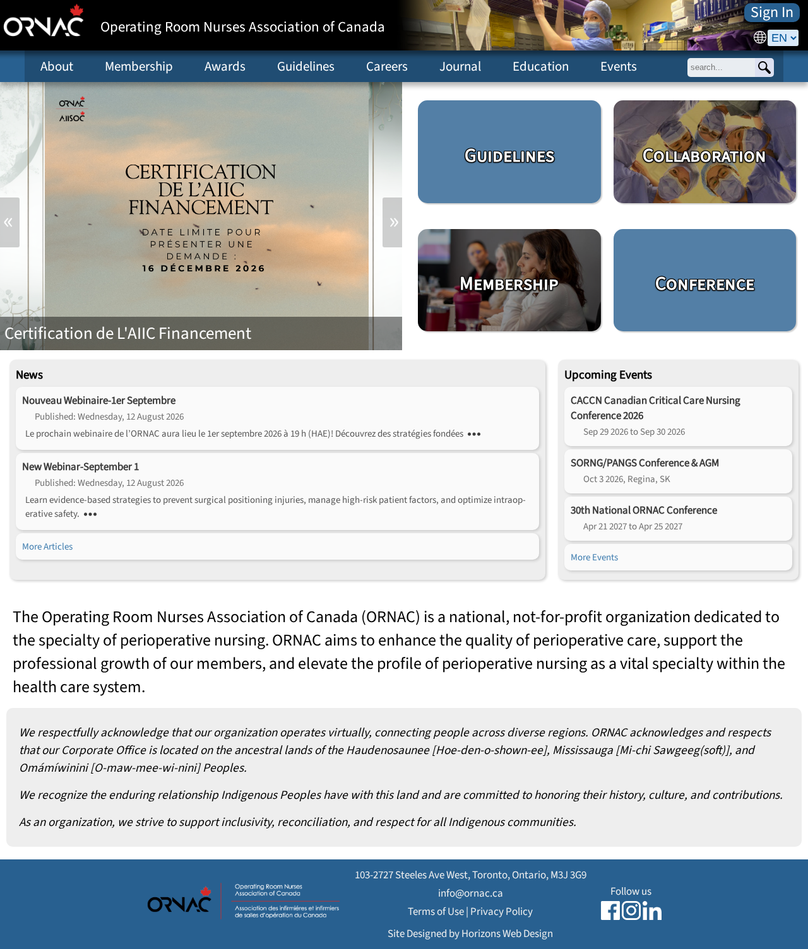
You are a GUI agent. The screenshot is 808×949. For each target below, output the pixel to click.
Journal (460, 66)
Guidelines (306, 66)
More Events (594, 557)
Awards (225, 66)
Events (618, 66)
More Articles (47, 546)
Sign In (772, 12)
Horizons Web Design (507, 933)
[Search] (764, 67)
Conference (704, 284)
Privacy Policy (501, 911)
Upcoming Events (608, 375)
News (29, 375)
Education (541, 66)
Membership (139, 66)
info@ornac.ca (470, 893)
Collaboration (704, 156)
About (56, 66)
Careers (387, 66)
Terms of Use (436, 911)
